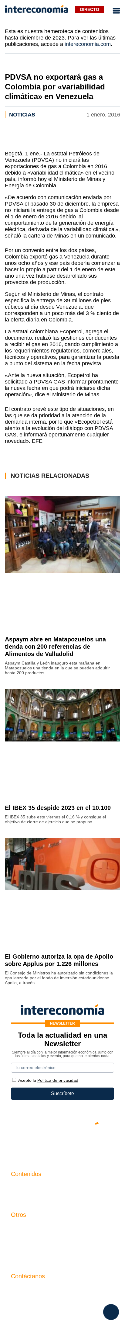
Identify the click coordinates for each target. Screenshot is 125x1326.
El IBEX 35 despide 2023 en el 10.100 (58, 807)
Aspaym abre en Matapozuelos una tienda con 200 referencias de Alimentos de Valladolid (55, 646)
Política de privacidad (34, 1248)
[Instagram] (80, 1144)
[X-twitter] (26, 1144)
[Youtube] (62, 1144)
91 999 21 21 (25, 1301)
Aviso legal (23, 1237)
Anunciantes (24, 1196)
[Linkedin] (99, 1144)
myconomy (22, 1186)
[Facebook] (44, 1144)
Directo (89, 9)
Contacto (20, 1227)
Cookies (20, 1258)
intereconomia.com (88, 44)
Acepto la (48, 1080)
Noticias (22, 115)
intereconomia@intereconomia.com (49, 1292)
